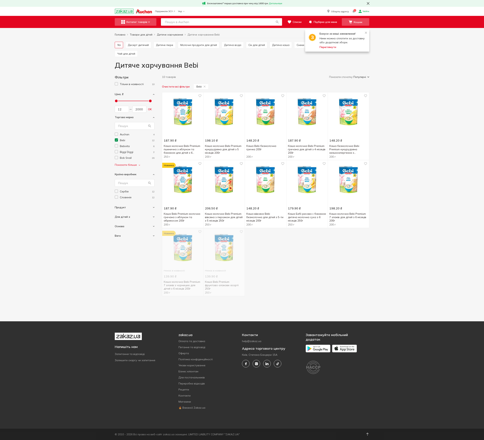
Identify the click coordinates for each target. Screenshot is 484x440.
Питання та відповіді (191, 347)
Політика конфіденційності (195, 359)
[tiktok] (277, 363)
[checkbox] (116, 83)
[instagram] (256, 363)
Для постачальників (191, 377)
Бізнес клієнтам (188, 371)
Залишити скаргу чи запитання (135, 360)
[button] (338, 11)
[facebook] (246, 363)
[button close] (368, 3)
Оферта (183, 353)
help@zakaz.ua (251, 341)
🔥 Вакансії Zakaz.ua (191, 407)
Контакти (184, 395)
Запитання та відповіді (130, 354)
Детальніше (275, 3)
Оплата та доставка (191, 341)
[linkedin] (267, 363)
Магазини (184, 401)
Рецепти (183, 389)
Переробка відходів (191, 383)
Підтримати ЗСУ (164, 11)
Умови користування (191, 365)
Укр (180, 11)
